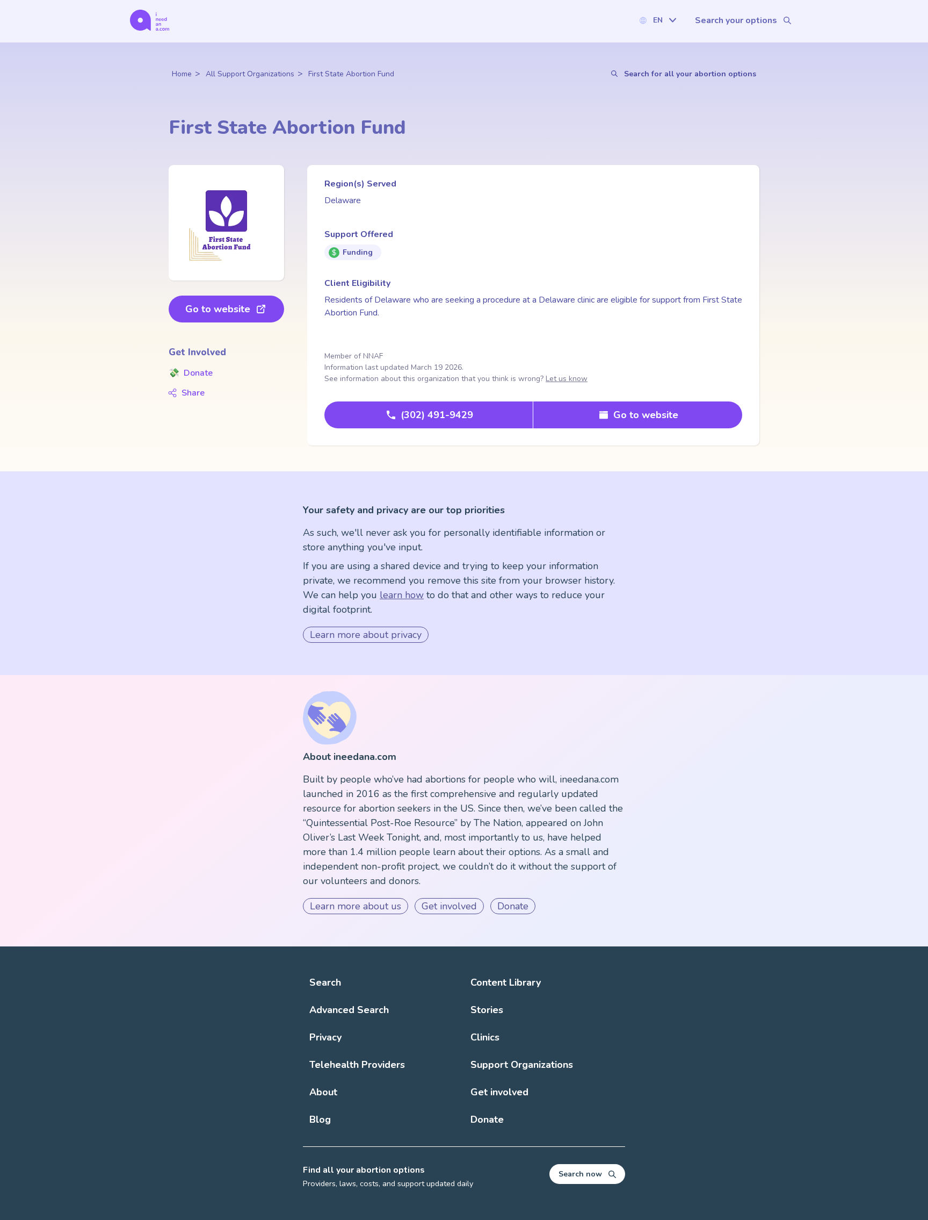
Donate (191, 373)
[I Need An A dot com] (149, 20)
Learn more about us (355, 906)
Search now (580, 1174)
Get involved (449, 906)
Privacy (325, 1037)
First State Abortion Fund (351, 74)
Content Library (505, 982)
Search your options (736, 20)
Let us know (567, 379)
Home (182, 74)
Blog (320, 1119)
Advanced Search (349, 1009)
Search (325, 982)
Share (193, 393)
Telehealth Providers (357, 1064)
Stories (486, 1009)
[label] (657, 20)
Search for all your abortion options (690, 74)
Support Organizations (521, 1064)
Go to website (217, 309)
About (323, 1092)
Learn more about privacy (366, 634)
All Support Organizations (250, 74)
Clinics (484, 1037)
